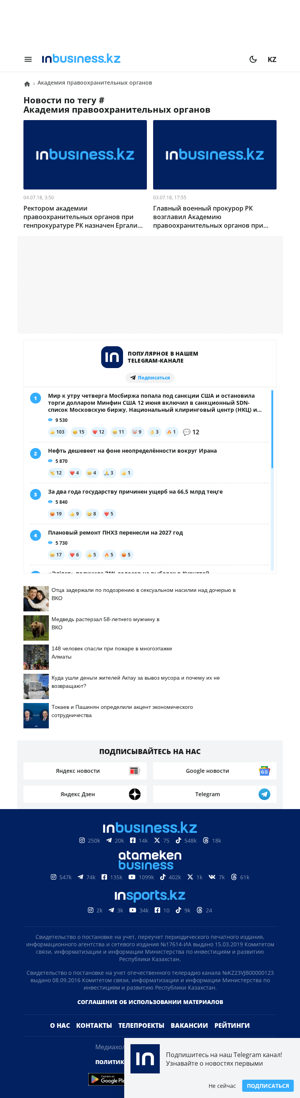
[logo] (141, 59)
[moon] (253, 59)
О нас (60, 1038)
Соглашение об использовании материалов (150, 1014)
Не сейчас (222, 1085)
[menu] (28, 59)
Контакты (94, 1038)
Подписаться (268, 1085)
